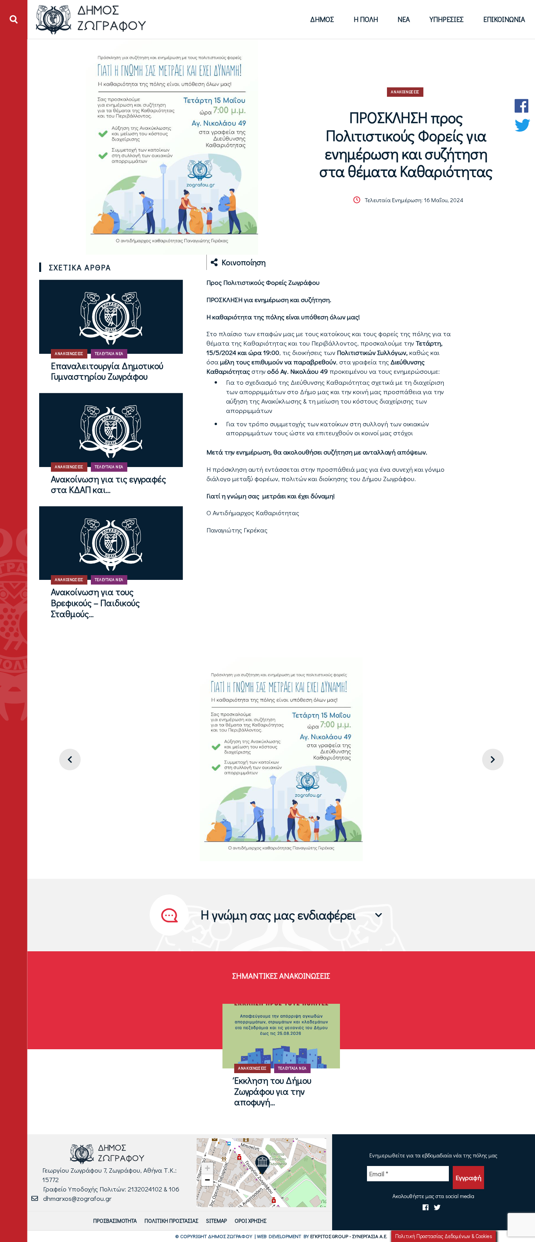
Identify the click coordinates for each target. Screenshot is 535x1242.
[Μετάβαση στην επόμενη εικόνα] (493, 759)
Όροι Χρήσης (250, 1220)
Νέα (404, 19)
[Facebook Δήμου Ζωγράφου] (522, 106)
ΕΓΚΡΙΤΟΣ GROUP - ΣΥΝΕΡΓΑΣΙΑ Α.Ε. (348, 1236)
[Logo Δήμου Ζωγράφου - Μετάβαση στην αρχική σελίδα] (90, 19)
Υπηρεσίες (447, 19)
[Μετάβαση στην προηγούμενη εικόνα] (70, 759)
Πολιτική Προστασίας (171, 1220)
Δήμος (322, 19)
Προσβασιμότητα (115, 1220)
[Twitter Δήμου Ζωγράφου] (522, 125)
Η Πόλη (366, 19)
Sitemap (216, 1220)
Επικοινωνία (504, 19)
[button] (262, 1165)
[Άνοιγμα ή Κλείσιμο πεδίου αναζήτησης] (13, 19)
